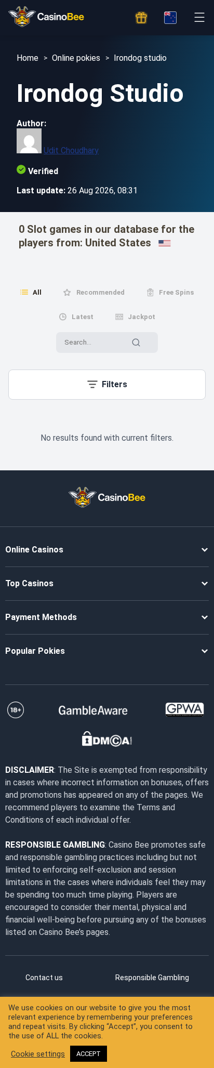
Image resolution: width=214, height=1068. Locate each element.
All (37, 292)
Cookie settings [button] (38, 1054)
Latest (82, 317)
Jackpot (141, 317)
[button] (107, 385)
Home (27, 58)
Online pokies (76, 58)
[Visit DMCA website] (107, 739)
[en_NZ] (170, 17)
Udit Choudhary (71, 150)
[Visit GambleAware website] (93, 710)
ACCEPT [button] (88, 1054)
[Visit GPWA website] (185, 710)
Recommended (100, 292)
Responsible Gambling (152, 977)
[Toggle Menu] (199, 17)
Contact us (44, 977)
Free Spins (176, 292)
